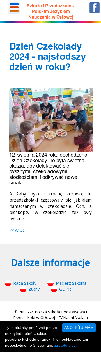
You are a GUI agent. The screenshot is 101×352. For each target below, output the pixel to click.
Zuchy (34, 289)
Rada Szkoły (24, 283)
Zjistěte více (65, 345)
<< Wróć (16, 230)
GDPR (65, 289)
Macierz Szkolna (71, 283)
